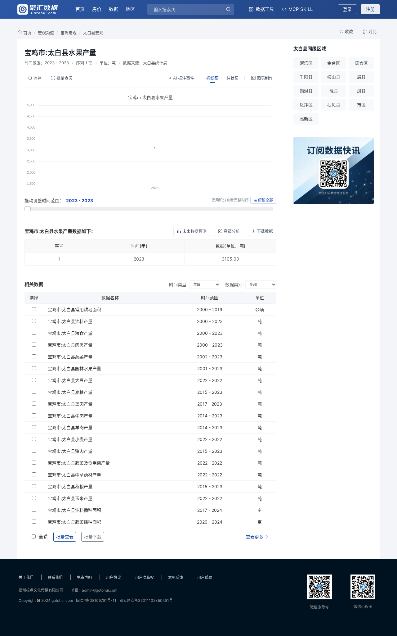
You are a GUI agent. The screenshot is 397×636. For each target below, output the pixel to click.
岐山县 (333, 77)
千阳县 (306, 77)
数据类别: (234, 284)
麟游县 (306, 90)
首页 (80, 9)
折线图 (212, 77)
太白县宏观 (93, 32)
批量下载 (92, 536)
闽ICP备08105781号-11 (96, 600)
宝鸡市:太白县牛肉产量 (70, 415)
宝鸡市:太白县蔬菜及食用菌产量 (79, 463)
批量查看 (65, 536)
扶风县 (333, 104)
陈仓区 (361, 63)
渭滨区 (306, 63)
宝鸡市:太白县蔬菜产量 (70, 356)
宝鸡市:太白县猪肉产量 (70, 451)
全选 (43, 537)
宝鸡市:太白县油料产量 (70, 321)
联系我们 (55, 577)
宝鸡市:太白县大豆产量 (70, 380)
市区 (361, 104)
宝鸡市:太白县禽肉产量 (70, 404)
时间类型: (178, 284)
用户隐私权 (144, 577)
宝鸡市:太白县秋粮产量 (70, 486)
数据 (113, 9)
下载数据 (265, 231)
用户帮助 (204, 577)
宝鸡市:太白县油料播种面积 (74, 510)
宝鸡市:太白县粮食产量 (70, 333)
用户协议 (113, 577)
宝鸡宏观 (68, 32)
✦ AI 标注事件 (181, 77)
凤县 (361, 90)
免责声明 (84, 577)
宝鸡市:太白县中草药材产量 (74, 474)
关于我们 (26, 577)
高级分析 (232, 231)
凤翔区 (306, 104)
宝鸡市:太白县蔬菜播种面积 (74, 522)
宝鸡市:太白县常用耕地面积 (74, 309)
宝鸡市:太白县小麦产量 (70, 439)
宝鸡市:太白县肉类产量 (70, 345)
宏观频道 (46, 32)
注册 (370, 9)
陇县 (333, 90)
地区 (130, 9)
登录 (347, 9)
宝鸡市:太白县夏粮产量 (70, 392)
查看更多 (255, 536)
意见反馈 (175, 577)
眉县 (361, 77)
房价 (96, 9)
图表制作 (265, 77)
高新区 (306, 118)
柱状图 (232, 77)
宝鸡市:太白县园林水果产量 (74, 368)
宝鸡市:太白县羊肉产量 (70, 427)
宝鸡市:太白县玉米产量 (70, 498)
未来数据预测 (194, 231)
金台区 (333, 63)
